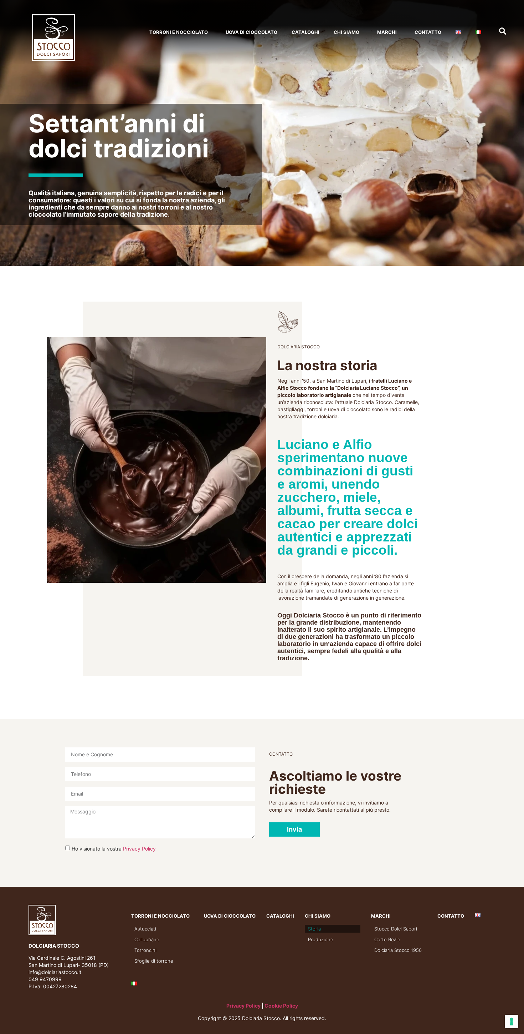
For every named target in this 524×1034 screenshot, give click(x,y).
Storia (314, 929)
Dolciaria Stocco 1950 (398, 950)
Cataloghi (305, 32)
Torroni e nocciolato (178, 32)
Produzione (320, 939)
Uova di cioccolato (251, 32)
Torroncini (145, 950)
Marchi (387, 32)
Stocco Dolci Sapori (395, 929)
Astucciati (145, 929)
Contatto (428, 32)
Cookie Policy (281, 1006)
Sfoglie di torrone (153, 961)
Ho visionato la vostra (114, 849)
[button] (294, 829)
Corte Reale (387, 939)
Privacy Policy (139, 849)
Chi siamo (346, 32)
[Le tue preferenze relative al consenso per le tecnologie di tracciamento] (511, 1021)
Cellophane (146, 939)
